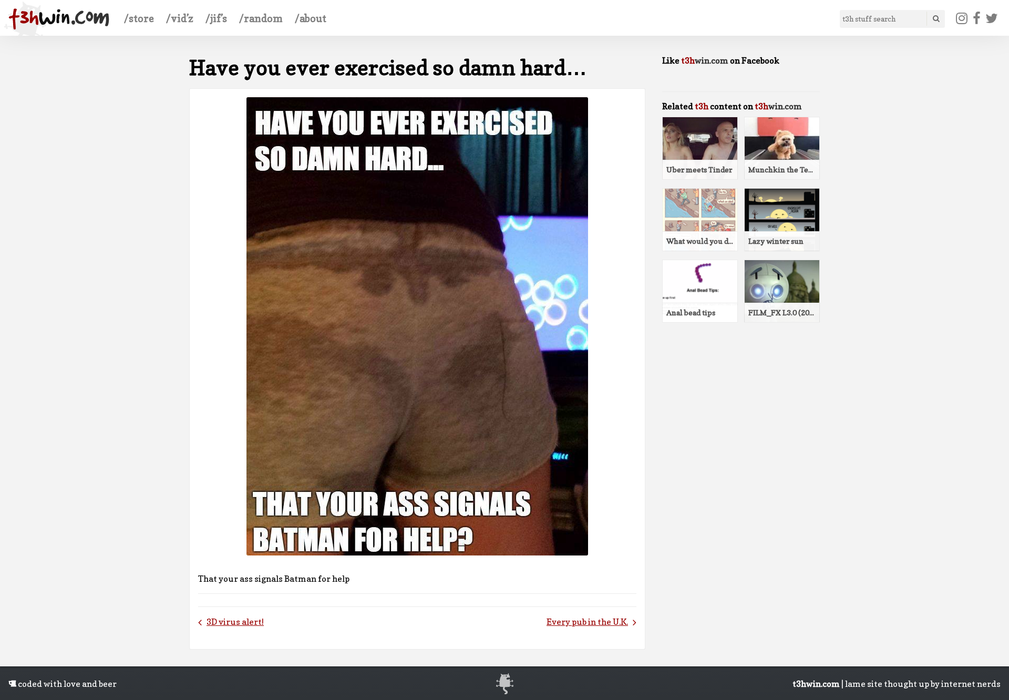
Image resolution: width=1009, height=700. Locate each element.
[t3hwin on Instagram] (962, 18)
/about (310, 18)
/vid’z (179, 18)
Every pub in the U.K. (587, 621)
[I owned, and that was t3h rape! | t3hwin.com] (58, 18)
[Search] (935, 19)
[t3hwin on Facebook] (976, 18)
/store (139, 18)
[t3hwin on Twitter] (992, 18)
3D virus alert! (235, 621)
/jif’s (216, 18)
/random (261, 18)
